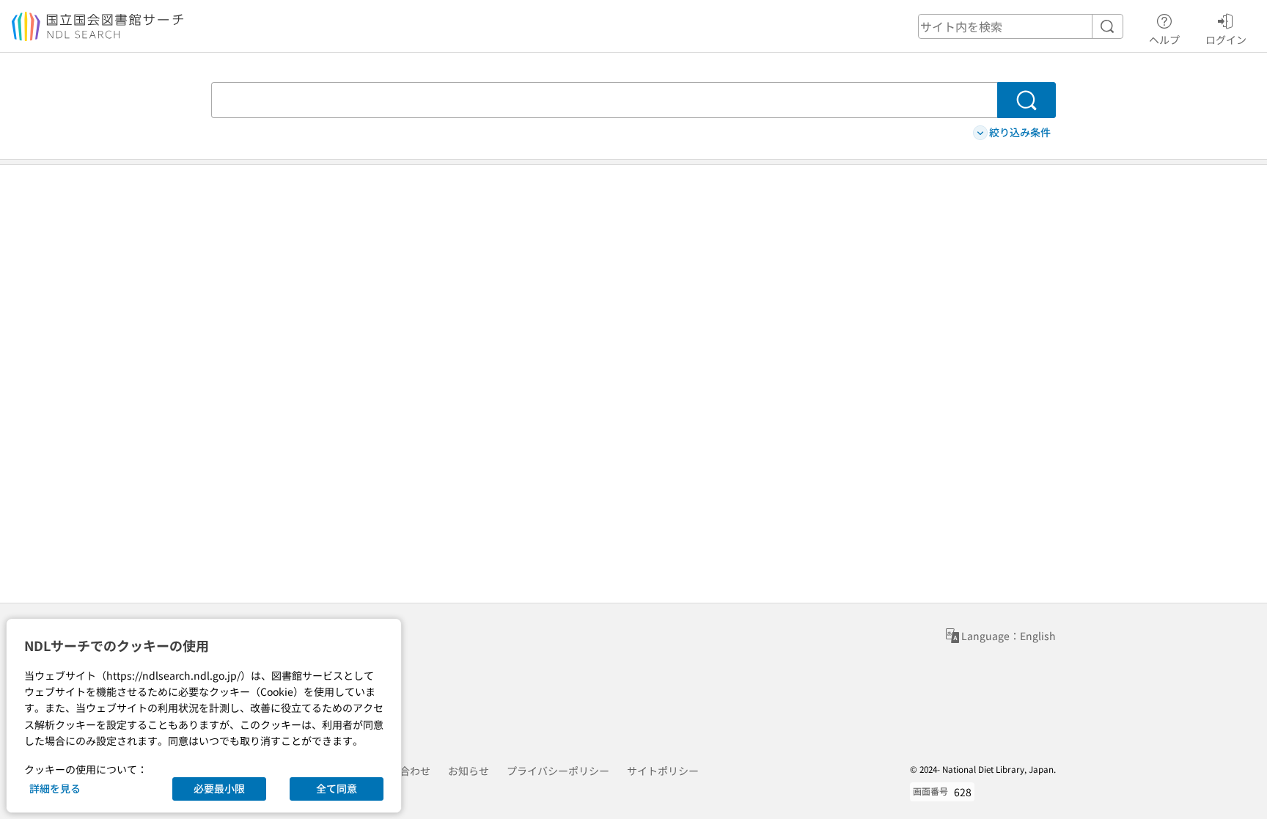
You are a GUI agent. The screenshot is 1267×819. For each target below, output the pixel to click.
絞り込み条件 (1020, 132)
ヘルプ (1164, 39)
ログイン (1225, 39)
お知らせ (468, 770)
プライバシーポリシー (558, 770)
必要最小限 (219, 788)
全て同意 (336, 788)
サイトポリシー (663, 770)
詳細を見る (55, 788)
